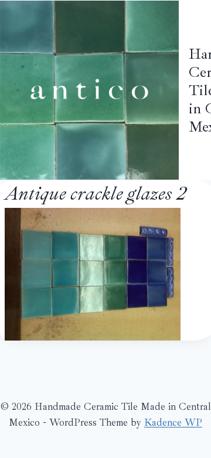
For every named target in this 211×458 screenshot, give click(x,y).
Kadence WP (173, 422)
